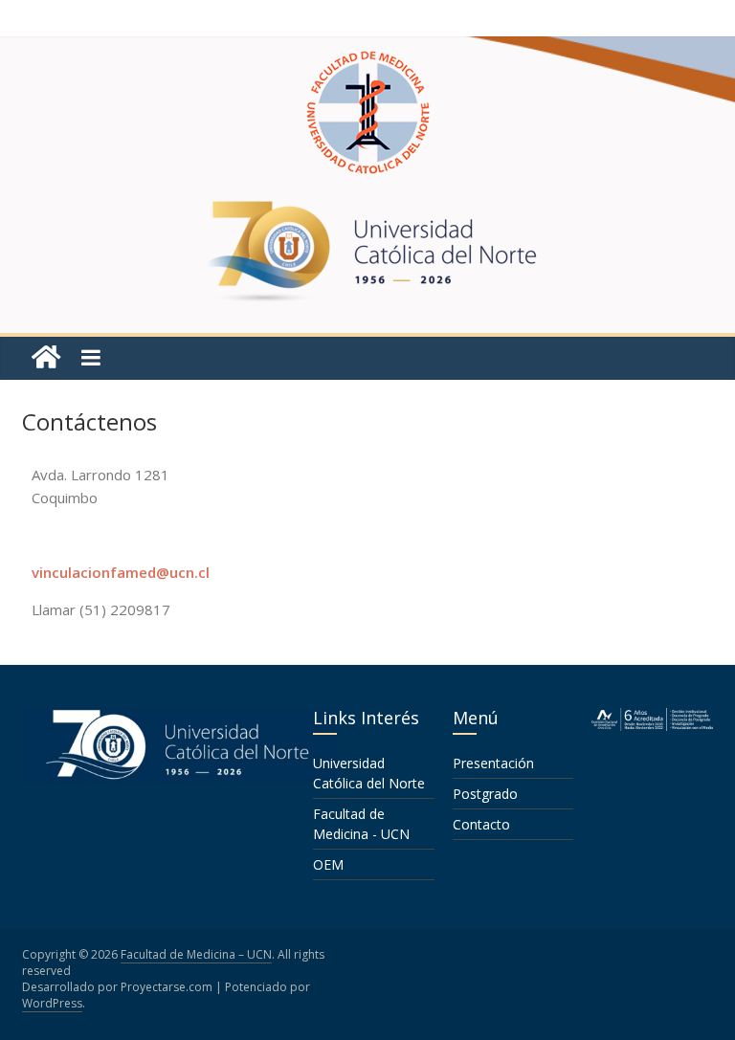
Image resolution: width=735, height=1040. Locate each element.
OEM (328, 864)
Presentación (493, 763)
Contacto (481, 824)
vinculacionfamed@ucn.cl (121, 572)
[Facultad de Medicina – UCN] (46, 358)
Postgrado (485, 794)
